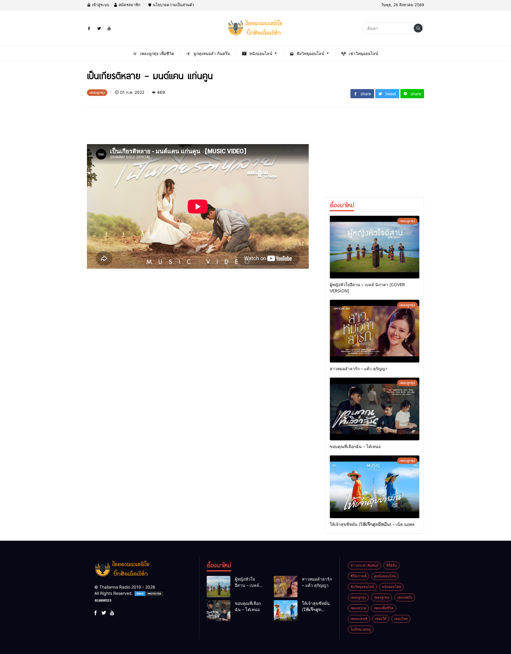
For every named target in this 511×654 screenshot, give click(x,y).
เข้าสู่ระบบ (100, 4)
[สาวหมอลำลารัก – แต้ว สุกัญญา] (374, 331)
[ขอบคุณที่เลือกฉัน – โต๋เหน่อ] (374, 409)
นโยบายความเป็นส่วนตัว (173, 4)
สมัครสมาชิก (128, 4)
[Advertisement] (194, 128)
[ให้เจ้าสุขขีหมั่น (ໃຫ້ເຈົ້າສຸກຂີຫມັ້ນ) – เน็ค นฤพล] (374, 486)
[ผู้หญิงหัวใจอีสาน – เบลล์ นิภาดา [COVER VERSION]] (374, 247)
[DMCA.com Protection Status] (149, 593)
